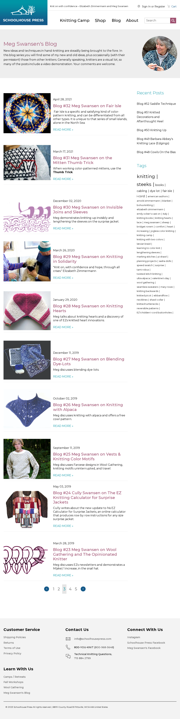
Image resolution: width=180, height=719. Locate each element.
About (132, 20)
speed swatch (145, 265)
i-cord (141, 196)
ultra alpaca (143, 278)
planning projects (147, 261)
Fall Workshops (13, 682)
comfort (160, 226)
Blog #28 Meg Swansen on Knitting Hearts (88, 308)
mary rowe (166, 287)
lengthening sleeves (148, 252)
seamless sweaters (148, 287)
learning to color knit (149, 248)
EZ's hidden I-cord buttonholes (154, 312)
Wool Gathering (14, 687)
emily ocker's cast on (149, 213)
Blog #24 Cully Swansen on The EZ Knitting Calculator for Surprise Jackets (87, 498)
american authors (158, 196)
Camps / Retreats (15, 676)
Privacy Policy (12, 653)
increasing (143, 231)
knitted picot (144, 295)
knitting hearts (163, 218)
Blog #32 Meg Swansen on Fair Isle (87, 106)
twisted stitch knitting (149, 274)
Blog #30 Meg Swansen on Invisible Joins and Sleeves (88, 209)
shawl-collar (157, 299)
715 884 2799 (82, 658)
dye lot (155, 191)
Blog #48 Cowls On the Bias (156, 152)
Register (160, 6)
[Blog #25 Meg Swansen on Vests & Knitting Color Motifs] (27, 459)
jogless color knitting (163, 231)
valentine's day (161, 278)
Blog (116, 20)
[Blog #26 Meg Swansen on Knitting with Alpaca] (27, 409)
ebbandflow (161, 295)
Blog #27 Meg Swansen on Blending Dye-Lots (88, 361)
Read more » (63, 129)
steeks (145, 184)
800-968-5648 (104, 647)
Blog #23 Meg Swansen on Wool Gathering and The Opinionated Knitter (85, 554)
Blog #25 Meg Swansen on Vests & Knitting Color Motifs (87, 456)
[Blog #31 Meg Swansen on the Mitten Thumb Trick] (27, 163)
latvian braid (144, 244)
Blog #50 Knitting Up (151, 130)
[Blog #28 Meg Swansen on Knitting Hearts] (27, 311)
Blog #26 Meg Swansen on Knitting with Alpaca (88, 407)
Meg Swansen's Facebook (143, 648)
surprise (160, 265)
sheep (166, 222)
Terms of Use (12, 648)
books (159, 185)
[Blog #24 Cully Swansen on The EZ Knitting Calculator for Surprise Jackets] (27, 509)
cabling (142, 191)
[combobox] (160, 20)
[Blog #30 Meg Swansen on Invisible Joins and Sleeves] (27, 212)
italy (165, 213)
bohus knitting (145, 205)
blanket (166, 200)
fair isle (168, 191)
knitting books (145, 218)
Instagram (133, 637)
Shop (100, 20)
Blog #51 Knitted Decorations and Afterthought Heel (150, 117)
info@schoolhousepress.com (92, 638)
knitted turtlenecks (148, 304)
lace (139, 222)
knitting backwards (148, 291)
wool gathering (146, 282)
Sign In (146, 6)
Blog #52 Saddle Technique (156, 103)
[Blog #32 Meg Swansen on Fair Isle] (27, 113)
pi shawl (162, 256)
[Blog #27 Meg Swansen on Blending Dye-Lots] (27, 360)
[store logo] (23, 12)
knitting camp (145, 235)
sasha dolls (165, 261)
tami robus (143, 269)
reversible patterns (148, 308)
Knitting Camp (74, 20)
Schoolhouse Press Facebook (146, 642)
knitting (146, 176)
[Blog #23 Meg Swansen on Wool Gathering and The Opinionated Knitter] (27, 559)
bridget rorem (145, 226)
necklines (142, 299)
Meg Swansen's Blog (17, 692)
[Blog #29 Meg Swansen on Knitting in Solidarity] (27, 261)
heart (170, 226)
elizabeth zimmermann (150, 209)
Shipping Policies (15, 637)
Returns (9, 642)
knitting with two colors (150, 239)
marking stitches (146, 256)
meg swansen (152, 222)
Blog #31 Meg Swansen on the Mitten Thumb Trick (82, 160)
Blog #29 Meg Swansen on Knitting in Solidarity (88, 259)
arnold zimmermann (148, 200)
